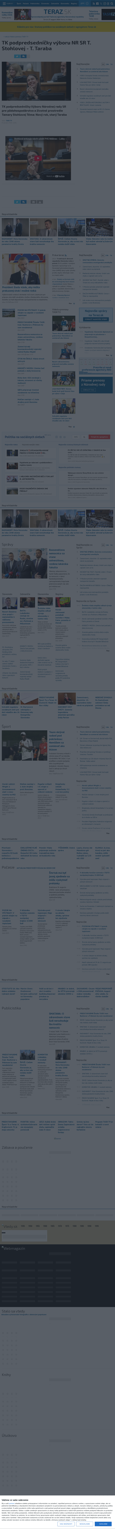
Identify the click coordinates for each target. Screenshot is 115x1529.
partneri (11, 1503)
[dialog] (57, 1512)
